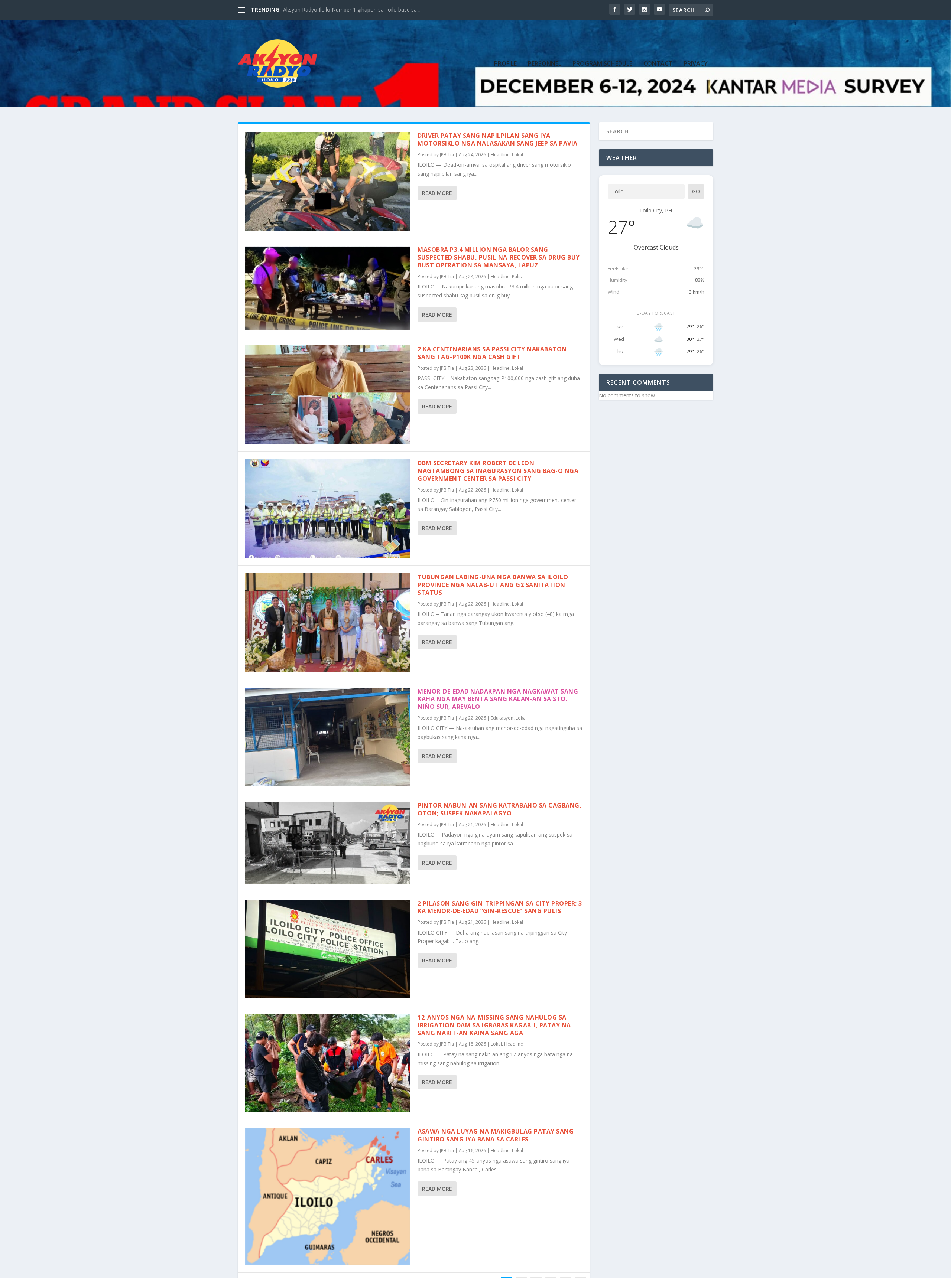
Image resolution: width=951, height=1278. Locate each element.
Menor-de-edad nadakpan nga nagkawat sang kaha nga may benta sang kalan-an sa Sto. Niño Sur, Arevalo (498, 699)
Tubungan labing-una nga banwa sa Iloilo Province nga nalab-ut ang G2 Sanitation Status (493, 585)
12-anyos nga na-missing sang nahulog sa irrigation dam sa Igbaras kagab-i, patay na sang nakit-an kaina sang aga (494, 1025)
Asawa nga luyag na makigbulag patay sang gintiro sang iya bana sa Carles (496, 1135)
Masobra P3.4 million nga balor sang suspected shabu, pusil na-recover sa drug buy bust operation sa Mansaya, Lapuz (499, 257)
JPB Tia (447, 154)
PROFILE (505, 64)
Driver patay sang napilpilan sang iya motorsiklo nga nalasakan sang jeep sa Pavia (498, 139)
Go (696, 191)
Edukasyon (502, 718)
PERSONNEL (544, 64)
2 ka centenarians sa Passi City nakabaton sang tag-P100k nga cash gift (492, 353)
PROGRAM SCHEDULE (602, 64)
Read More (437, 192)
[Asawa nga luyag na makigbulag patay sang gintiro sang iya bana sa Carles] (327, 1196)
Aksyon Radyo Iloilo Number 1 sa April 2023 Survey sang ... (353, 9)
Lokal (517, 154)
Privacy (696, 64)
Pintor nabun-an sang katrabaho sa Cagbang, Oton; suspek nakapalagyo (499, 809)
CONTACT (657, 64)
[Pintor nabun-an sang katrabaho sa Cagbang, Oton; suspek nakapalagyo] (327, 843)
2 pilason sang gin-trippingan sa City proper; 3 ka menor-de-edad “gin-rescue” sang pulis (500, 907)
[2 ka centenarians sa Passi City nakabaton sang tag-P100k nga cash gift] (327, 394)
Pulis (517, 276)
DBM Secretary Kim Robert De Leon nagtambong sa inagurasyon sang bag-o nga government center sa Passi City (498, 471)
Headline (500, 154)
